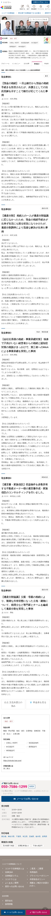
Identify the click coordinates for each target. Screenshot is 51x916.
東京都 (3, 836)
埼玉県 (25, 836)
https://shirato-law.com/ (12, 761)
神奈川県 (11, 836)
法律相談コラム (11, 876)
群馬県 (44, 836)
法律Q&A (9, 872)
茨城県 (31, 836)
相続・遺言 (13, 38)
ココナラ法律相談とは (14, 868)
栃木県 (38, 836)
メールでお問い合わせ (27, 799)
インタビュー (16, 63)
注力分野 (26, 63)
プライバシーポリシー (39, 876)
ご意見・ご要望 (36, 868)
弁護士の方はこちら (40, 2)
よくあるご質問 (11, 883)
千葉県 (18, 836)
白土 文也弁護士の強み (13, 704)
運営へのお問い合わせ (14, 886)
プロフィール (5, 63)
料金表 (46, 63)
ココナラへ (7, 2)
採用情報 (9, 904)
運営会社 (9, 901)
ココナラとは (10, 879)
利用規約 (33, 872)
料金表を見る (37, 702)
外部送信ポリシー (37, 879)
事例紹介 (37, 64)
